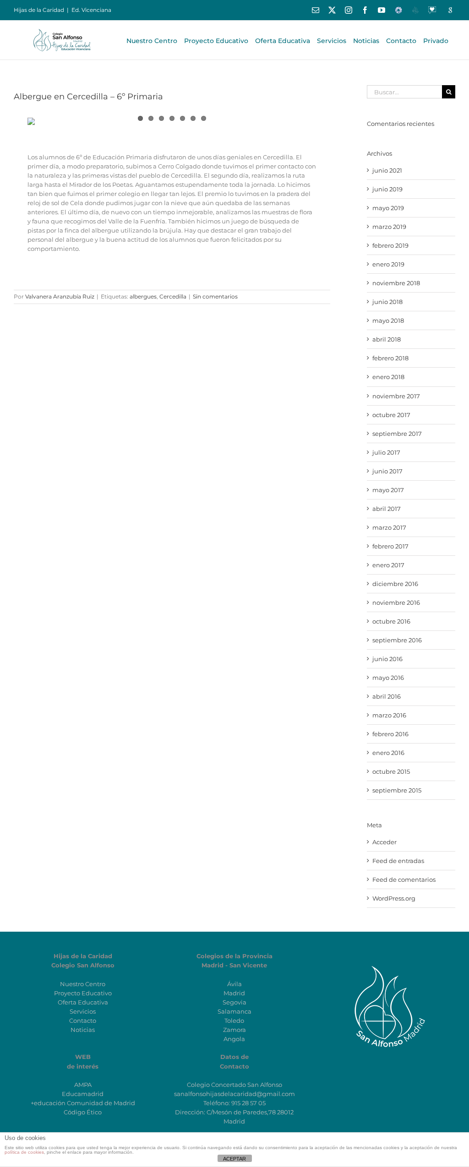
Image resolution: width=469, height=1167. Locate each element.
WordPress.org (393, 898)
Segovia (234, 1002)
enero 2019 (388, 264)
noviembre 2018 (396, 283)
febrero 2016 (390, 734)
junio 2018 (387, 301)
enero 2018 (388, 376)
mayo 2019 (388, 208)
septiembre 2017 (397, 433)
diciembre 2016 (395, 583)
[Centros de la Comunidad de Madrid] (386, 965)
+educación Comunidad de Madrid (83, 1103)
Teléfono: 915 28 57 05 (234, 1103)
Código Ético (83, 1112)
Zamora (234, 1029)
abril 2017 (386, 508)
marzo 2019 (389, 226)
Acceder (384, 842)
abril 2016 (386, 696)
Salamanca (234, 1011)
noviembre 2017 (396, 396)
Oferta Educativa (83, 1002)
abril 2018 (386, 339)
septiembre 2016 (397, 640)
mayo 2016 (388, 677)
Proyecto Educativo (83, 993)
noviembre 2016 (396, 602)
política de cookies (24, 1152)
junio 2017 (387, 471)
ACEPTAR (234, 1159)
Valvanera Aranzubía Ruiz (59, 296)
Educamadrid (83, 1093)
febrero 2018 (390, 358)
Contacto (82, 1020)
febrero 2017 (390, 546)
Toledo (234, 1020)
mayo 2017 (388, 490)
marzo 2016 (389, 715)
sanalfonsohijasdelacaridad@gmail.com (234, 1093)
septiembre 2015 (396, 790)
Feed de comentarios (404, 879)
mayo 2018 (388, 320)
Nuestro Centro (82, 984)
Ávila (234, 984)
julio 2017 (386, 452)
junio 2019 (387, 189)
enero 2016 (388, 752)
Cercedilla (172, 296)
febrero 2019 (390, 245)
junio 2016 (387, 658)
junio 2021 (387, 170)
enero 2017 (388, 565)
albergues (143, 296)
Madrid (234, 993)
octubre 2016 (391, 621)
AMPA (83, 1084)
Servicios (83, 1011)
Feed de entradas (398, 860)
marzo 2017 (389, 527)
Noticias (83, 1029)
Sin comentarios (215, 296)
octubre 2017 (391, 414)
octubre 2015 (391, 771)
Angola (234, 1038)
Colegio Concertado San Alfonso (234, 1084)
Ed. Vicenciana (91, 9)
